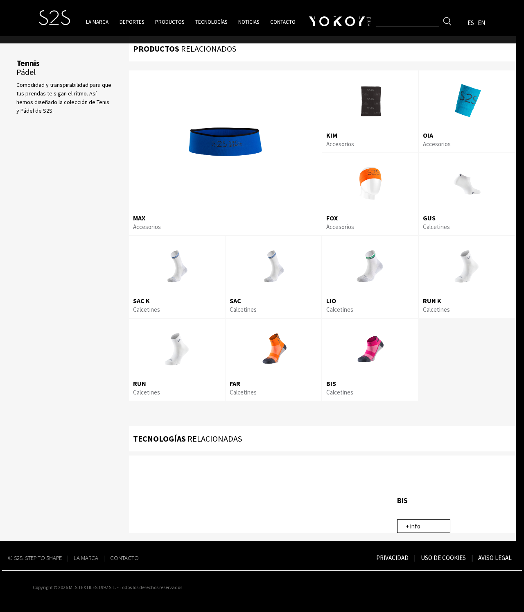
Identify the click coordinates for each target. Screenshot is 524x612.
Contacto (283, 21)
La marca (97, 21)
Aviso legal (495, 558)
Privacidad (392, 558)
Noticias (248, 21)
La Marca (86, 558)
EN (481, 23)
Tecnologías (211, 21)
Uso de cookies (443, 558)
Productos (169, 21)
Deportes (132, 21)
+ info (413, 526)
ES (471, 23)
